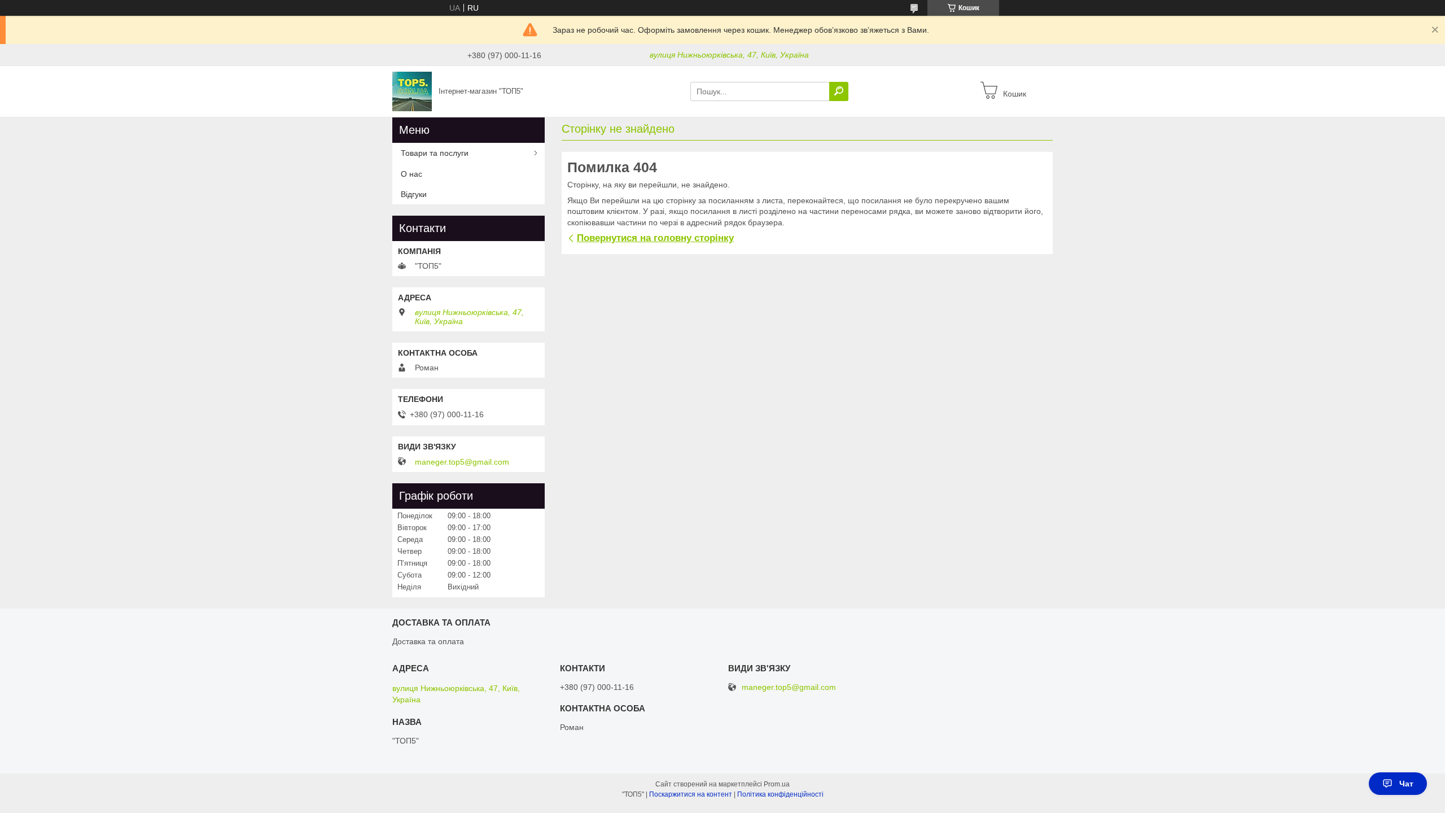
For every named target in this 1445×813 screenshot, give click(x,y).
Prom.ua (777, 784)
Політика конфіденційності (780, 794)
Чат (1406, 783)
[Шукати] (838, 91)
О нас (411, 173)
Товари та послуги (434, 153)
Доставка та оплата (428, 641)
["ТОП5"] (412, 90)
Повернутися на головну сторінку (655, 238)
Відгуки (414, 194)
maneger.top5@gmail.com (462, 461)
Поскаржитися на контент (690, 794)
